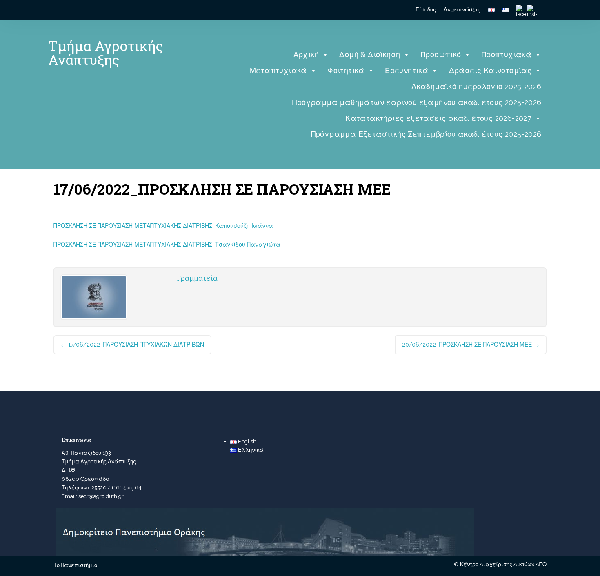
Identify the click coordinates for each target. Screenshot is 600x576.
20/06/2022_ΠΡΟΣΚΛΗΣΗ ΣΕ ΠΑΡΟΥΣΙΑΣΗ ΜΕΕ (470, 344)
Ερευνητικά (406, 70)
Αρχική (306, 54)
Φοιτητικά (345, 70)
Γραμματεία (197, 278)
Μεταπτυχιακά (278, 70)
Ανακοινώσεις (462, 9)
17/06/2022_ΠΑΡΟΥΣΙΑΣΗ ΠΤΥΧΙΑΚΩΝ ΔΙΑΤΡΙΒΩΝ (132, 344)
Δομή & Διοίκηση (369, 54)
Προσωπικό (441, 54)
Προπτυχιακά (506, 54)
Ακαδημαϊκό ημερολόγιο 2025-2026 (476, 86)
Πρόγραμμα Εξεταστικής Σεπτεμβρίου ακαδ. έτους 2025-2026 (426, 134)
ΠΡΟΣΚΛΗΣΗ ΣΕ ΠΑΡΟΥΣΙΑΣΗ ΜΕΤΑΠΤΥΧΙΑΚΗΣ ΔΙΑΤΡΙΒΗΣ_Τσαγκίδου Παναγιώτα (166, 244)
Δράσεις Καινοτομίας (490, 70)
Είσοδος (426, 9)
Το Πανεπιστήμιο (75, 565)
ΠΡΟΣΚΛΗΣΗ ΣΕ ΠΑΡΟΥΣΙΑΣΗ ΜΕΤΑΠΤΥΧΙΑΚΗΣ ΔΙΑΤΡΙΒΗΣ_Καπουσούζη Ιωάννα (163, 225)
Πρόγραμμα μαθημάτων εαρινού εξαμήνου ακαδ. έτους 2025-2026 (416, 102)
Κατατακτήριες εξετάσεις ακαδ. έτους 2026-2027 (438, 118)
